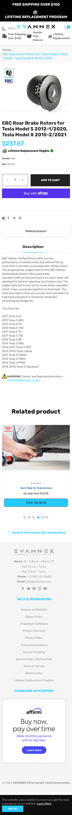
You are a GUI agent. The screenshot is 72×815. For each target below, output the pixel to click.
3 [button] (34, 517)
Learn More (44, 803)
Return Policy (34, 616)
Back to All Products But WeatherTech (38, 532)
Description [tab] (33, 246)
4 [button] (38, 517)
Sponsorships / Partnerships (34, 659)
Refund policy (34, 673)
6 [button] (47, 517)
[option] (36, 467)
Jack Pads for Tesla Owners (36, 488)
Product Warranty (34, 631)
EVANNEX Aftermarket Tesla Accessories (41, 782)
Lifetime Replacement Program (34, 680)
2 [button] (29, 517)
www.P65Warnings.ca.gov (23, 380)
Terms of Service (34, 666)
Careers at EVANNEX (34, 609)
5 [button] (42, 517)
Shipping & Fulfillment (34, 624)
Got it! (12, 808)
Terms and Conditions (34, 645)
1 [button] (25, 517)
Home (7, 50)
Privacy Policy (34, 638)
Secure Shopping (34, 652)
